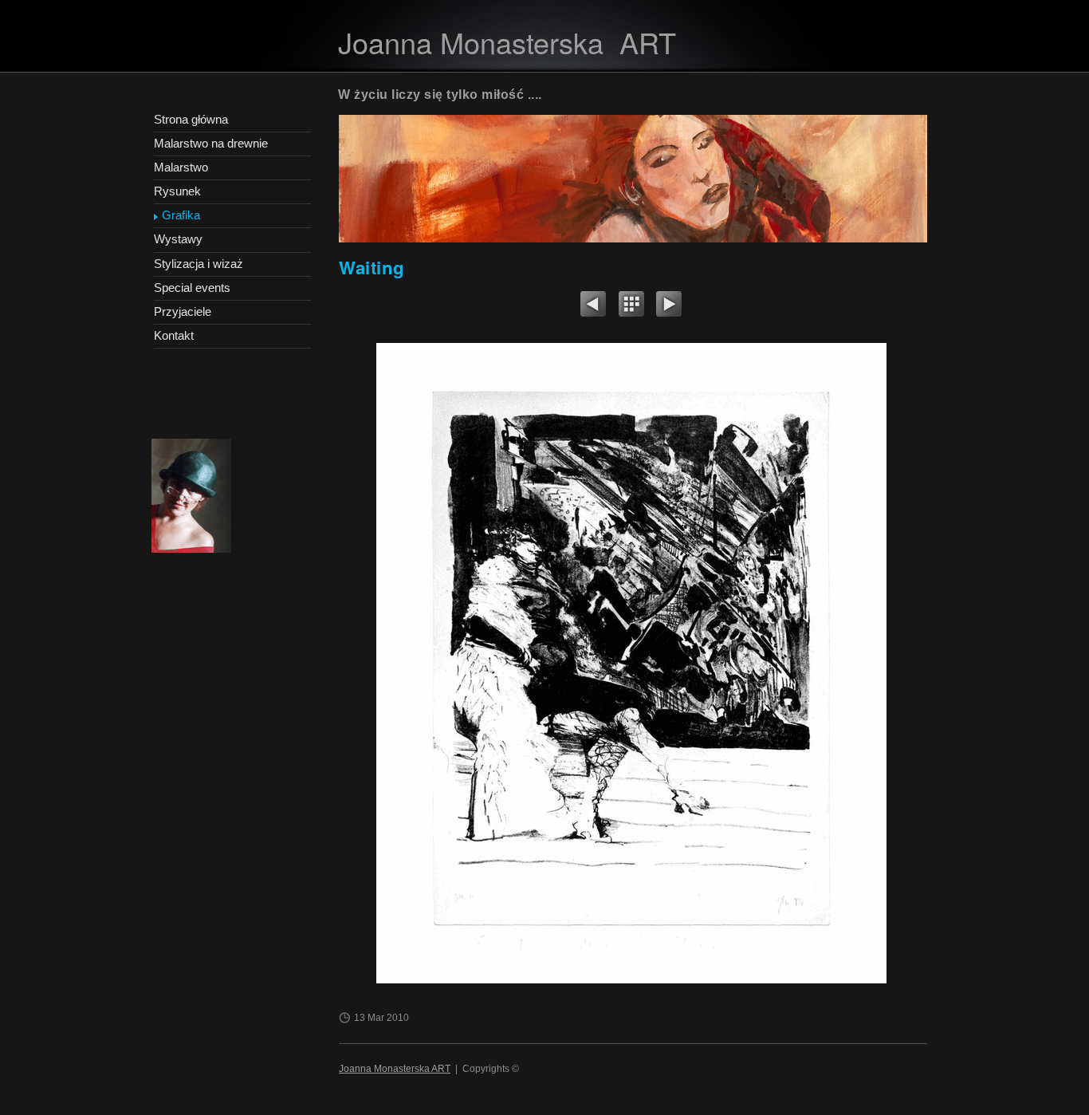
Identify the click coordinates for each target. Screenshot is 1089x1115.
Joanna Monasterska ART (394, 1068)
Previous (593, 306)
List (631, 306)
